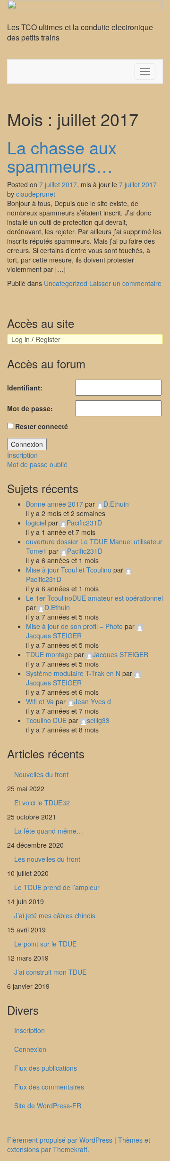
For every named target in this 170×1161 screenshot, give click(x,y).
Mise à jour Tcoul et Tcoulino (68, 569)
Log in (20, 339)
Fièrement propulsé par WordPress (59, 1140)
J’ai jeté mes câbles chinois (54, 915)
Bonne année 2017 (54, 504)
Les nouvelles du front (47, 859)
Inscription (22, 455)
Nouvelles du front (41, 774)
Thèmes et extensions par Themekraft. (78, 1144)
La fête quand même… (48, 830)
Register (47, 339)
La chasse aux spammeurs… (62, 156)
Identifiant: (24, 387)
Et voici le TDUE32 (42, 802)
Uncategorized (65, 283)
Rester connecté (41, 426)
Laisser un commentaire (125, 283)
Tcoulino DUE (46, 720)
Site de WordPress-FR (47, 1105)
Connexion (27, 444)
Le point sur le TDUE (45, 943)
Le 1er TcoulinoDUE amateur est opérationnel (94, 598)
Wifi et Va (40, 701)
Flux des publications (45, 1068)
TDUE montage (49, 654)
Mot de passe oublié (37, 464)
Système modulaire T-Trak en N (73, 673)
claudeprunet (35, 194)
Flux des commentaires (49, 1086)
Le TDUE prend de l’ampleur (57, 887)
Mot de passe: (30, 408)
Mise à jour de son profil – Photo (74, 626)
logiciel (36, 522)
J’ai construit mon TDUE (50, 972)
